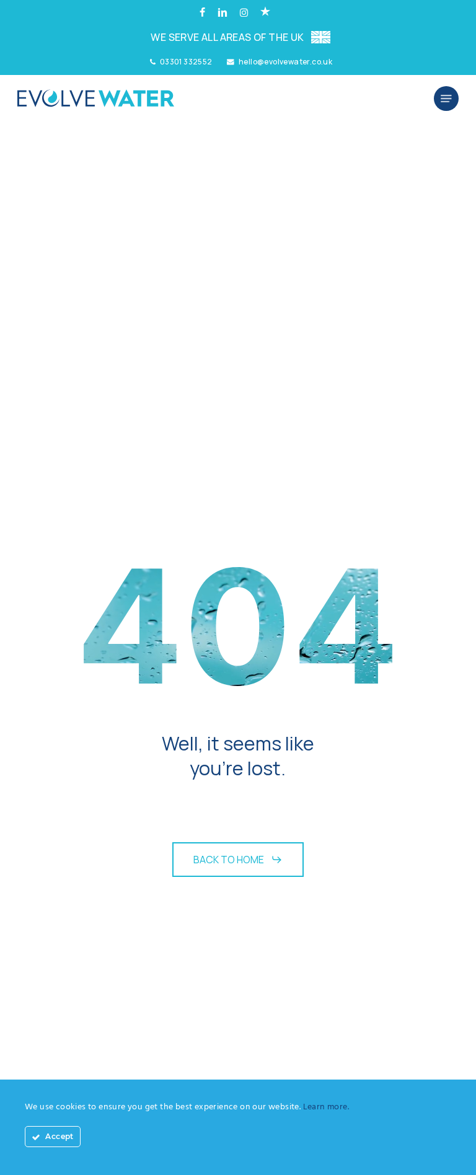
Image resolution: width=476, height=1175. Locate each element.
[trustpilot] (265, 12)
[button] (446, 98)
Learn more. (326, 1107)
